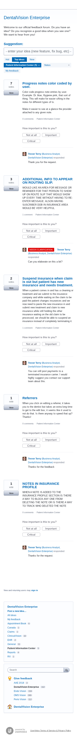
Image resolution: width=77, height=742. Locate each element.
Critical (33, 141)
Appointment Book (16, 623)
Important (52, 135)
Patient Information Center (48, 119)
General (11, 644)
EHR (9, 640)
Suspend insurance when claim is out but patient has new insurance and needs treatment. (47, 282)
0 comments (28, 119)
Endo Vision (20, 691)
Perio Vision (20, 699)
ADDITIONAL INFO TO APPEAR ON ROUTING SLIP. (47, 180)
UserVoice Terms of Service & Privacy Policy (50, 730)
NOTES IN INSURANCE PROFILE (40, 485)
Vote (11, 93)
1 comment (27, 214)
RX (9, 656)
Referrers (29, 398)
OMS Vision (20, 695)
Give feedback (23, 678)
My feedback (12, 70)
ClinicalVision (14, 636)
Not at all (33, 135)
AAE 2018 (19, 683)
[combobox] (36, 670)
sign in (34, 590)
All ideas (11, 615)
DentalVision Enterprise (27, 687)
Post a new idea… (16, 611)
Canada (11, 627)
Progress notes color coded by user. (47, 85)
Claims (11, 631)
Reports (11, 652)
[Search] (67, 669)
